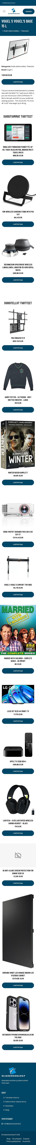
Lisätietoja (18, 82)
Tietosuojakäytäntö (13, 1141)
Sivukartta (26, 1141)
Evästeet (26, 1139)
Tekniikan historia (12, 1097)
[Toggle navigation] (4, 11)
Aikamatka (9, 1106)
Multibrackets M (18, 338)
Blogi (7, 1110)
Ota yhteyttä (16, 1139)
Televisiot (25, 31)
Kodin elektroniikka (11, 31)
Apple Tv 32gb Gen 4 (18, 761)
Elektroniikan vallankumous (15, 1102)
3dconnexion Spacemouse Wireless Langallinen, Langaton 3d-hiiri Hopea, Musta (18, 267)
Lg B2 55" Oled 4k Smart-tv (18, 711)
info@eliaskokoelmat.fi (8, 3)
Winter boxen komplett (18, 472)
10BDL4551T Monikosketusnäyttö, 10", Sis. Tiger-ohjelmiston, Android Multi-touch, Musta (18, 150)
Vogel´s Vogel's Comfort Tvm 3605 (18, 584)
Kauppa (29, 11)
